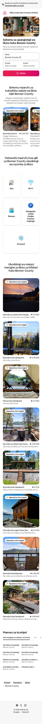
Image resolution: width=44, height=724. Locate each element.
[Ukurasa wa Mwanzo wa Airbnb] (5, 13)
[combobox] (21, 57)
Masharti (25, 712)
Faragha (16, 712)
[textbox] (12, 65)
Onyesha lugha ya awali (14, 6)
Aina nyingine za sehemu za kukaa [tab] (16, 637)
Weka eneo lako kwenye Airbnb (23, 12)
